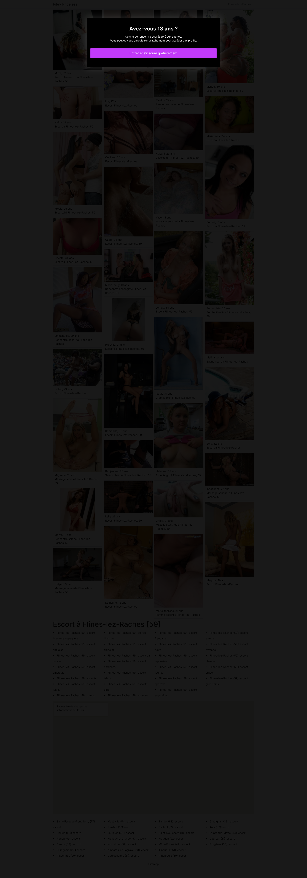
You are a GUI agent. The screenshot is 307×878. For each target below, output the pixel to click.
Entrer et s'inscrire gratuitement (153, 53)
